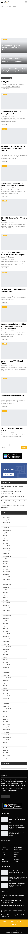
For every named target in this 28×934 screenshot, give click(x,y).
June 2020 (5, 685)
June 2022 (5, 623)
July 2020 (5, 683)
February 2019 (6, 724)
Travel (16, 861)
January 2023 (6, 605)
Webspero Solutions (17, 932)
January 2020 (6, 698)
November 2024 (6, 551)
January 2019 (6, 727)
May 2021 (5, 657)
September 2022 (7, 615)
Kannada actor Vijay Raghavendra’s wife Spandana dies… (17, 819)
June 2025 (5, 535)
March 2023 (5, 600)
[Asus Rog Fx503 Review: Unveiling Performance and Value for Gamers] (14, 136)
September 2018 (7, 737)
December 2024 (6, 548)
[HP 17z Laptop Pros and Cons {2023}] (14, 418)
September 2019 (7, 708)
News (2, 859)
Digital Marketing (18, 847)
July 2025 (5, 532)
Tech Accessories (16, 86)
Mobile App (21, 84)
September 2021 (7, 646)
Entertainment (18, 849)
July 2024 (5, 558)
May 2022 (5, 626)
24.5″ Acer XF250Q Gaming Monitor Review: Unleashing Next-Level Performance (13, 255)
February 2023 (6, 602)
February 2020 (6, 696)
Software (8, 86)
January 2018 (6, 758)
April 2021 (5, 659)
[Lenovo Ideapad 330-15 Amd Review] (14, 350)
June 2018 (5, 745)
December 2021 (6, 639)
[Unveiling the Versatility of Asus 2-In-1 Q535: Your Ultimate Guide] (14, 173)
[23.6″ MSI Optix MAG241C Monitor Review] (14, 207)
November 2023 (6, 579)
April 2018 (5, 750)
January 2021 (6, 667)
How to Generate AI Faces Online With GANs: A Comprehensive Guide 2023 (7, 61)
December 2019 (6, 701)
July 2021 (5, 651)
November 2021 (6, 641)
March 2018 (5, 752)
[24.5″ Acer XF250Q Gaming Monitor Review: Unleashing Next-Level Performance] (14, 242)
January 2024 (6, 574)
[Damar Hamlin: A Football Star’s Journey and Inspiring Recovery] (4, 885)
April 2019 (5, 719)
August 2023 (6, 587)
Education (4, 847)
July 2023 (5, 589)
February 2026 (6, 517)
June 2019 (5, 714)
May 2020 (5, 688)
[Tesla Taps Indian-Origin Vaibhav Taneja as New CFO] (4, 833)
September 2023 (7, 584)
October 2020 (6, 675)
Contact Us (13, 924)
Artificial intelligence (7, 84)
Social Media (4, 849)
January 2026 (6, 520)
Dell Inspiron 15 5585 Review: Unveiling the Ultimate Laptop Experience (6, 72)
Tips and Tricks (5, 88)
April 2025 (5, 540)
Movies (3, 852)
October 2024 (6, 553)
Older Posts (6, 445)
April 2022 (5, 628)
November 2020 (6, 672)
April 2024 (5, 566)
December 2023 (6, 576)
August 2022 (6, 618)
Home (4, 921)
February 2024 (6, 571)
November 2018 (6, 732)
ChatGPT (15, 84)
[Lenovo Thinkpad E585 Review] (14, 385)
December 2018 (6, 729)
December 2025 (6, 522)
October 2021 (6, 644)
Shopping (16, 859)
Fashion (16, 852)
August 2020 (6, 680)
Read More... (5, 124)
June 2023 (5, 592)
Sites (3, 86)
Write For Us (20, 921)
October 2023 (6, 582)
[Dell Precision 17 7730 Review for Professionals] (14, 279)
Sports (3, 854)
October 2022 (6, 613)
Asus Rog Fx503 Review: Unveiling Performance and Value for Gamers (14, 148)
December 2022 (6, 608)
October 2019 (6, 706)
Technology (4, 861)
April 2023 (5, 597)
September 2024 (7, 556)
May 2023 (5, 595)
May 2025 (5, 538)
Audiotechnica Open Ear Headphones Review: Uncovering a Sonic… (20, 61)
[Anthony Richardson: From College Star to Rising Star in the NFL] (4, 879)
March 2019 (5, 721)
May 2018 (5, 747)
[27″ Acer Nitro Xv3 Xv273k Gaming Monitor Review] (14, 101)
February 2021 (6, 664)
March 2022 (5, 631)
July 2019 (5, 711)
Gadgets (4, 39)
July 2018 (5, 742)
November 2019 (6, 703)
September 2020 (7, 677)
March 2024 (5, 569)
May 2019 (5, 716)
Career (16, 845)
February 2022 (6, 633)
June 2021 (5, 654)
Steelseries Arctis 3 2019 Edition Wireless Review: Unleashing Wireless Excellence (13, 326)
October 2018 (6, 734)
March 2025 (5, 543)
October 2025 (6, 527)
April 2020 (5, 690)
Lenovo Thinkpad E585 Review (12, 396)
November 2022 (6, 610)
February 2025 (6, 545)
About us (11, 921)
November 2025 (6, 525)
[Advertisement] (14, 22)
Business (3, 845)
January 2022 (6, 636)
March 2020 (5, 693)
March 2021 (5, 662)
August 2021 (6, 649)
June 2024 (5, 561)
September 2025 (7, 530)
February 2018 (6, 755)
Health (16, 854)
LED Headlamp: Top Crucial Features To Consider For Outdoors (11, 48)
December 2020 (6, 670)
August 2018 (6, 739)
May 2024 (5, 564)
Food (2, 857)
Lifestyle (16, 857)
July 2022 (5, 620)
